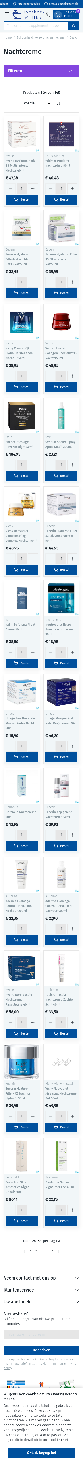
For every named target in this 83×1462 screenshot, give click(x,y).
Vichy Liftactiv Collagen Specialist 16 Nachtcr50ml (61, 353)
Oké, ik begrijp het (41, 1452)
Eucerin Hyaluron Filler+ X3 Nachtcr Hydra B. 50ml (18, 1093)
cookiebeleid (59, 1440)
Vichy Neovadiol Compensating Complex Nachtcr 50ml (21, 536)
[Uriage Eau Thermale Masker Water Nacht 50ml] (22, 692)
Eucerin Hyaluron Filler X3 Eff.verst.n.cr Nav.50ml (61, 259)
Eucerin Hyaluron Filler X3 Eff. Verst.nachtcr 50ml (61, 536)
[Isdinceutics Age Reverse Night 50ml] (22, 416)
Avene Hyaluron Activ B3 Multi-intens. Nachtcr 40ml (20, 165)
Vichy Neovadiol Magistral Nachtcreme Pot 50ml (61, 1093)
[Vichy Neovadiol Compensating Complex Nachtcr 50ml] (22, 504)
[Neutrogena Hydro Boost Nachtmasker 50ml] (61, 598)
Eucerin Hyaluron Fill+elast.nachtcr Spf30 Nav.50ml (18, 259)
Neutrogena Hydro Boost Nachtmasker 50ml (59, 629)
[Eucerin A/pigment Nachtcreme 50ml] (61, 786)
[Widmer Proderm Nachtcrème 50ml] (61, 134)
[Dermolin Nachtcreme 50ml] (22, 786)
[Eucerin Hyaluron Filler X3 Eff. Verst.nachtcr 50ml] (61, 504)
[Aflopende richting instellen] (58, 103)
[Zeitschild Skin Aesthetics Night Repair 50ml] (22, 1156)
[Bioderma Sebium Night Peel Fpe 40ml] (61, 1156)
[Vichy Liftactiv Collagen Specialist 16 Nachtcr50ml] (61, 322)
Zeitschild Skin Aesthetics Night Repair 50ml (17, 1187)
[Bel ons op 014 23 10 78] (48, 14)
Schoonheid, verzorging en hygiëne (40, 37)
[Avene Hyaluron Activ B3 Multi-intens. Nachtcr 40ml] (22, 134)
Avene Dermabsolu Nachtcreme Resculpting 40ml (19, 999)
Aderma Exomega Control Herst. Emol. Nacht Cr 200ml (19, 906)
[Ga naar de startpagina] (28, 14)
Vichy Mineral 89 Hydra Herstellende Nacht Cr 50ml (19, 353)
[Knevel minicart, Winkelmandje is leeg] (58, 15)
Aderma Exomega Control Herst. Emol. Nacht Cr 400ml (59, 906)
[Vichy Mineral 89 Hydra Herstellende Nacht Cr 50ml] (22, 322)
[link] (25, 1251)
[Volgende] (58, 1251)
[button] (41, 71)
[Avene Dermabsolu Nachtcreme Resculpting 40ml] (22, 968)
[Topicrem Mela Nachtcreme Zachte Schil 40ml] (61, 968)
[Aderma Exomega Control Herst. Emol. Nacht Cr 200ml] (22, 875)
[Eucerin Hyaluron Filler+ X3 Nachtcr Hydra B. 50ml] (22, 1062)
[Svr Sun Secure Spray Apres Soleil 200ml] (61, 416)
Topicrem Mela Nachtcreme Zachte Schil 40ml (59, 999)
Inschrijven (41, 1350)
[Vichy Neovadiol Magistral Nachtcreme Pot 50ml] (61, 1062)
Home (8, 37)
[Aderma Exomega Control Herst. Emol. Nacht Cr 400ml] (61, 875)
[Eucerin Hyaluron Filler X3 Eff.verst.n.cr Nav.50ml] (61, 228)
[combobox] (36, 25)
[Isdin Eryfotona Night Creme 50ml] (22, 598)
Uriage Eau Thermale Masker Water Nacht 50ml (20, 723)
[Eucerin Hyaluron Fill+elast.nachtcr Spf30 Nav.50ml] (22, 228)
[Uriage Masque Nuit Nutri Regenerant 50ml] (61, 692)
